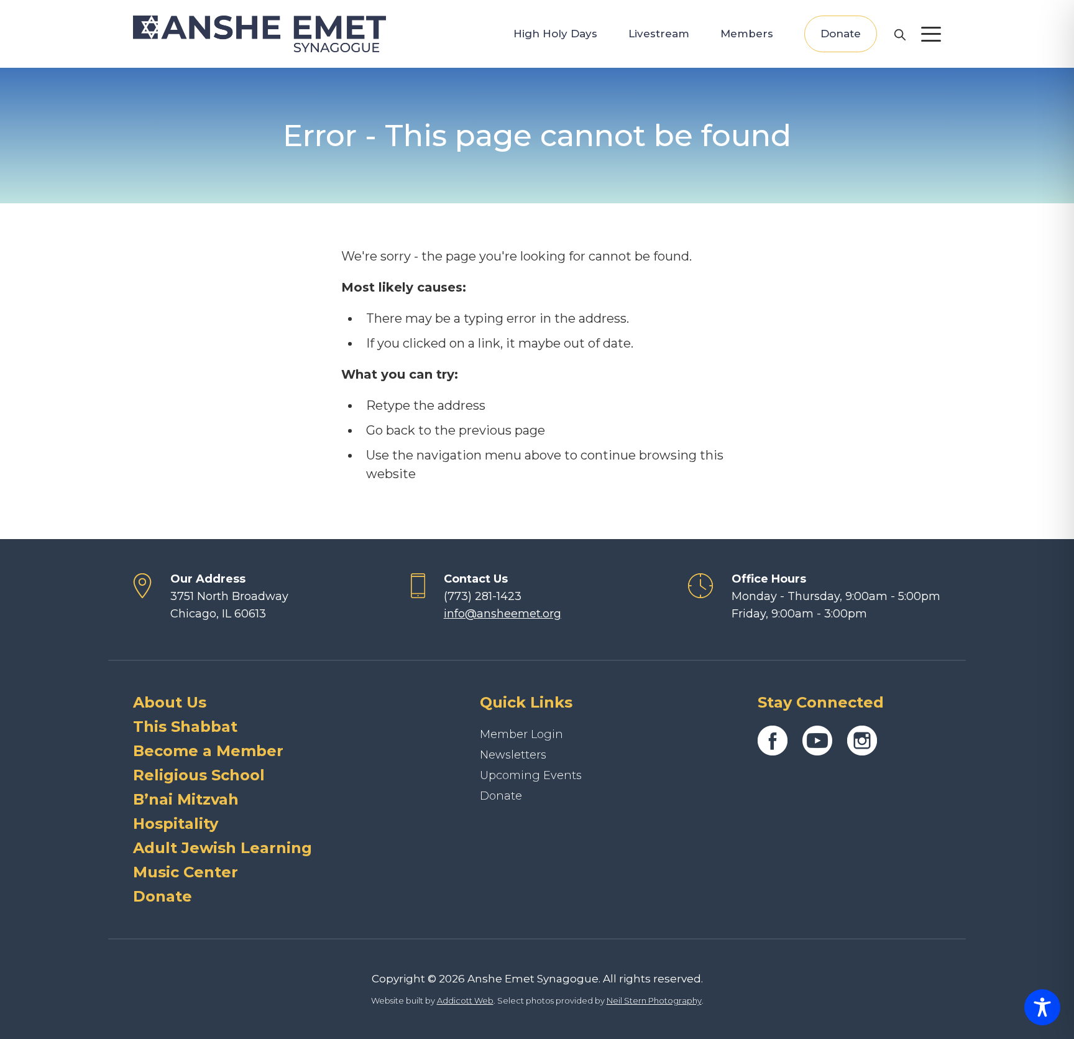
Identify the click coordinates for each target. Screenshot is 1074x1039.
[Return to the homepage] (259, 34)
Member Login (521, 734)
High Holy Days (555, 33)
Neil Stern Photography (654, 1000)
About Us (169, 702)
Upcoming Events (531, 775)
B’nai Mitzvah (186, 799)
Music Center (185, 872)
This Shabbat (185, 727)
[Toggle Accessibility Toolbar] (1042, 1007)
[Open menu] (931, 34)
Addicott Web (465, 1000)
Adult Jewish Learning (222, 848)
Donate (840, 33)
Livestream (658, 33)
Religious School (199, 775)
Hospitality (175, 824)
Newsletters (513, 755)
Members (746, 33)
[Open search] (899, 34)
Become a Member (208, 751)
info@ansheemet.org (502, 614)
